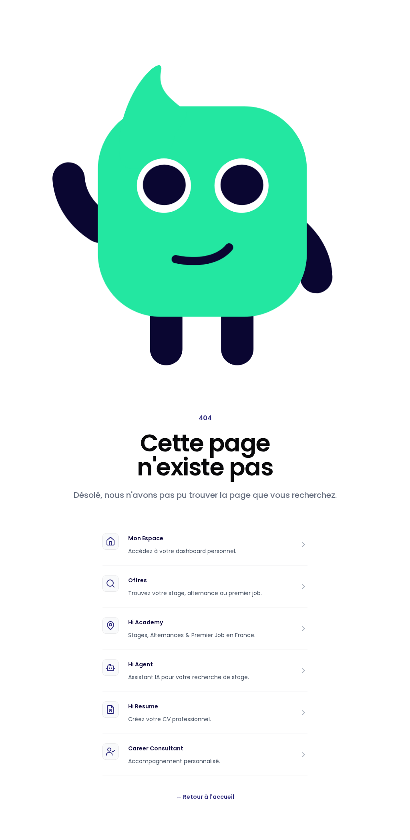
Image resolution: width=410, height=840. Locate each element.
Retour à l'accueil (205, 797)
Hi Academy (145, 622)
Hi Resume (143, 706)
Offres (137, 580)
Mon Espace (145, 538)
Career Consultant (155, 748)
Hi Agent (140, 664)
